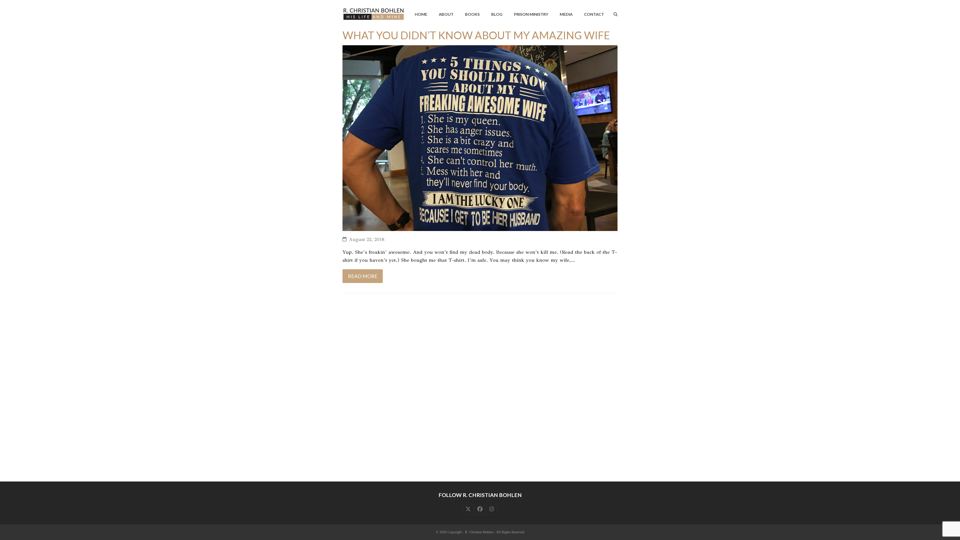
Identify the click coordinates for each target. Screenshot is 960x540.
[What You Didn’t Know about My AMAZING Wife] (480, 137)
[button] (615, 14)
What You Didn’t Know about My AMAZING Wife (476, 35)
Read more (363, 276)
